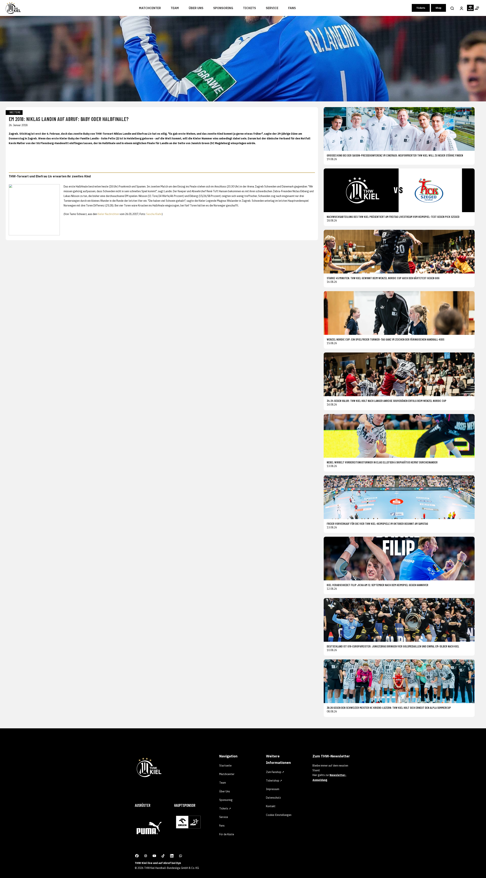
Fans (292, 8)
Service (272, 8)
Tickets (249, 8)
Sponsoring (223, 8)
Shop (438, 7)
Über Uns (196, 8)
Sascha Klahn (154, 214)
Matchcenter (150, 8)
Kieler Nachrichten (108, 214)
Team (175, 8)
